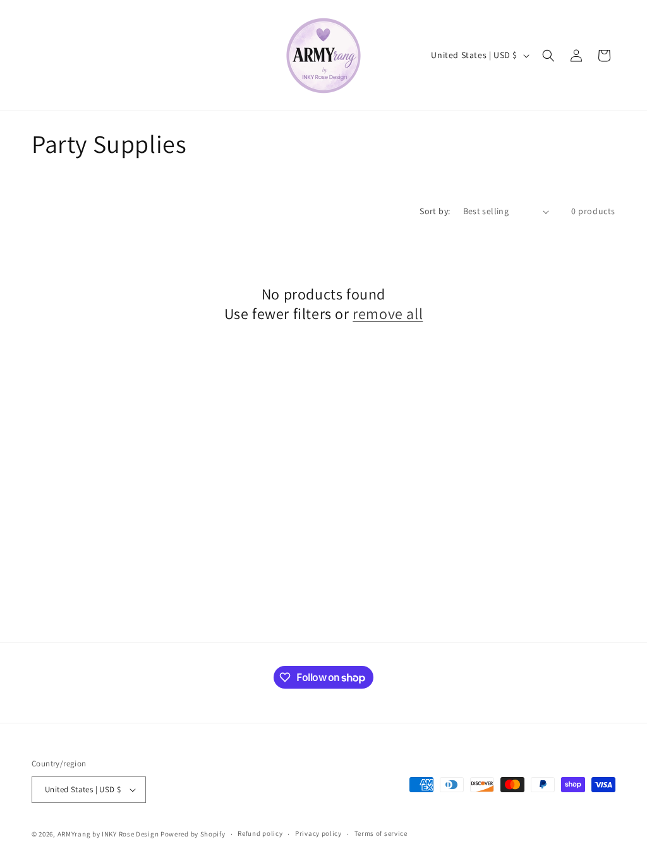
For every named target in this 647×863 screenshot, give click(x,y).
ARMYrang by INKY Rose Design (108, 834)
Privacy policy (318, 833)
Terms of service (381, 833)
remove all (388, 313)
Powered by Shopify (193, 834)
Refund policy (260, 833)
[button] (548, 55)
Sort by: (435, 211)
